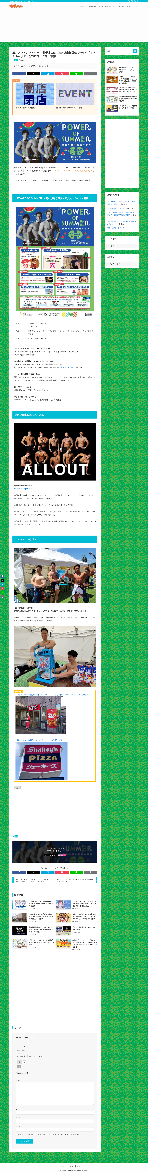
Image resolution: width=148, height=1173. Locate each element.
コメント (19, 1080)
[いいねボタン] (17, 787)
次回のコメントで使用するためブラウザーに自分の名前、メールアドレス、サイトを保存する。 (50, 1134)
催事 (16, 60)
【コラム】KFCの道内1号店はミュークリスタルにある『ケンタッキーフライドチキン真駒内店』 (53, 694)
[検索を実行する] (135, 51)
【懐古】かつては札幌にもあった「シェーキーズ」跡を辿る (38, 740)
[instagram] (132, 1)
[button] (19, 73)
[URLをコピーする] (90, 73)
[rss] (134, 1)
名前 (17, 1109)
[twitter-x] (129, 1)
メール (18, 1117)
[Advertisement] (74, 26)
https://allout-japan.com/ (23, 488)
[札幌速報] (16, 6)
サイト (18, 1126)
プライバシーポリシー (67, 1166)
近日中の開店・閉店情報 (115, 208)
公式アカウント (67, 367)
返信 (19, 1067)
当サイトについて (82, 1166)
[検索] (137, 1)
